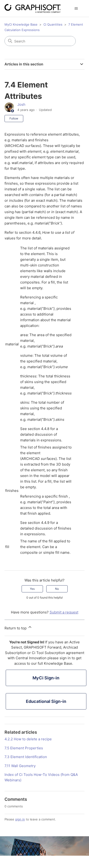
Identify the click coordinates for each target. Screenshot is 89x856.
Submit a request (64, 612)
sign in (20, 819)
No (57, 589)
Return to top (16, 628)
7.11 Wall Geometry (20, 766)
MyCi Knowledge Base (21, 24)
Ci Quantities (52, 24)
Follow (13, 118)
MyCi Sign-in (46, 677)
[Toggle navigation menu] (76, 8)
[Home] (33, 8)
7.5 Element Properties (24, 748)
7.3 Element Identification (26, 757)
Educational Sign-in (46, 701)
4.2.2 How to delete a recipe (28, 739)
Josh (21, 104)
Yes (32, 589)
